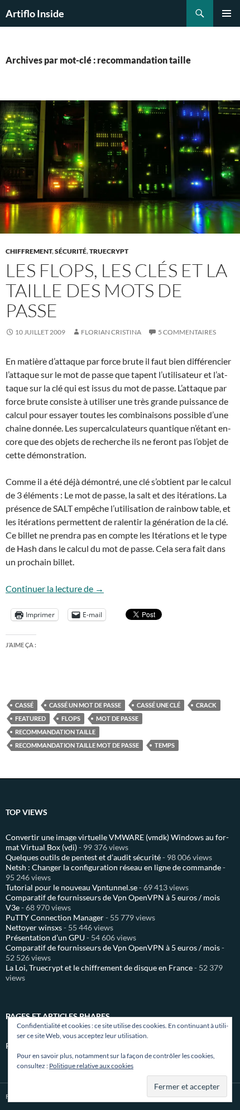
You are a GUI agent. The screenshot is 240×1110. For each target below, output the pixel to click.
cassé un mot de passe (85, 705)
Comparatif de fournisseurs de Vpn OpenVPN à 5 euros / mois (113, 947)
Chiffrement (29, 251)
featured (30, 718)
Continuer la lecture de (55, 588)
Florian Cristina (111, 332)
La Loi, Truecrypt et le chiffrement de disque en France (99, 967)
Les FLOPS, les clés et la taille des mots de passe (116, 290)
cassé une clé (158, 705)
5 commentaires (187, 332)
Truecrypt (108, 251)
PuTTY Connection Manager (55, 917)
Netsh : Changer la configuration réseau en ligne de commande (113, 867)
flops (70, 718)
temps (165, 745)
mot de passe (117, 718)
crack (206, 705)
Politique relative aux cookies (91, 1065)
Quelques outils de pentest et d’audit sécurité (83, 857)
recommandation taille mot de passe (77, 745)
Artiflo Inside (35, 13)
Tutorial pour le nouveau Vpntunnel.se (71, 887)
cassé (24, 705)
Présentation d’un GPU (45, 937)
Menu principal (226, 13)
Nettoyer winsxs (34, 927)
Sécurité (71, 251)
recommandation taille (55, 731)
